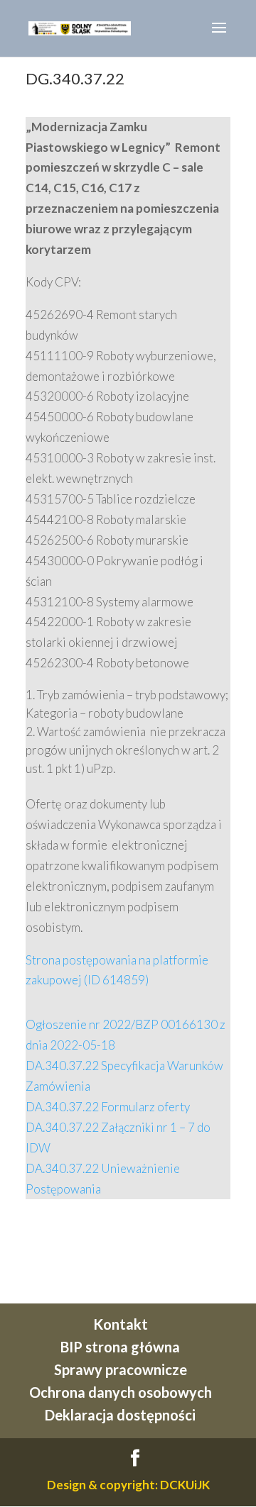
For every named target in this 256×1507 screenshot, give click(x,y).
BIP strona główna (120, 1346)
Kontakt (120, 1324)
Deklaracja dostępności (120, 1414)
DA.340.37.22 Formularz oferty (108, 1106)
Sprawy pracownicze (120, 1369)
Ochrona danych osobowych (120, 1392)
